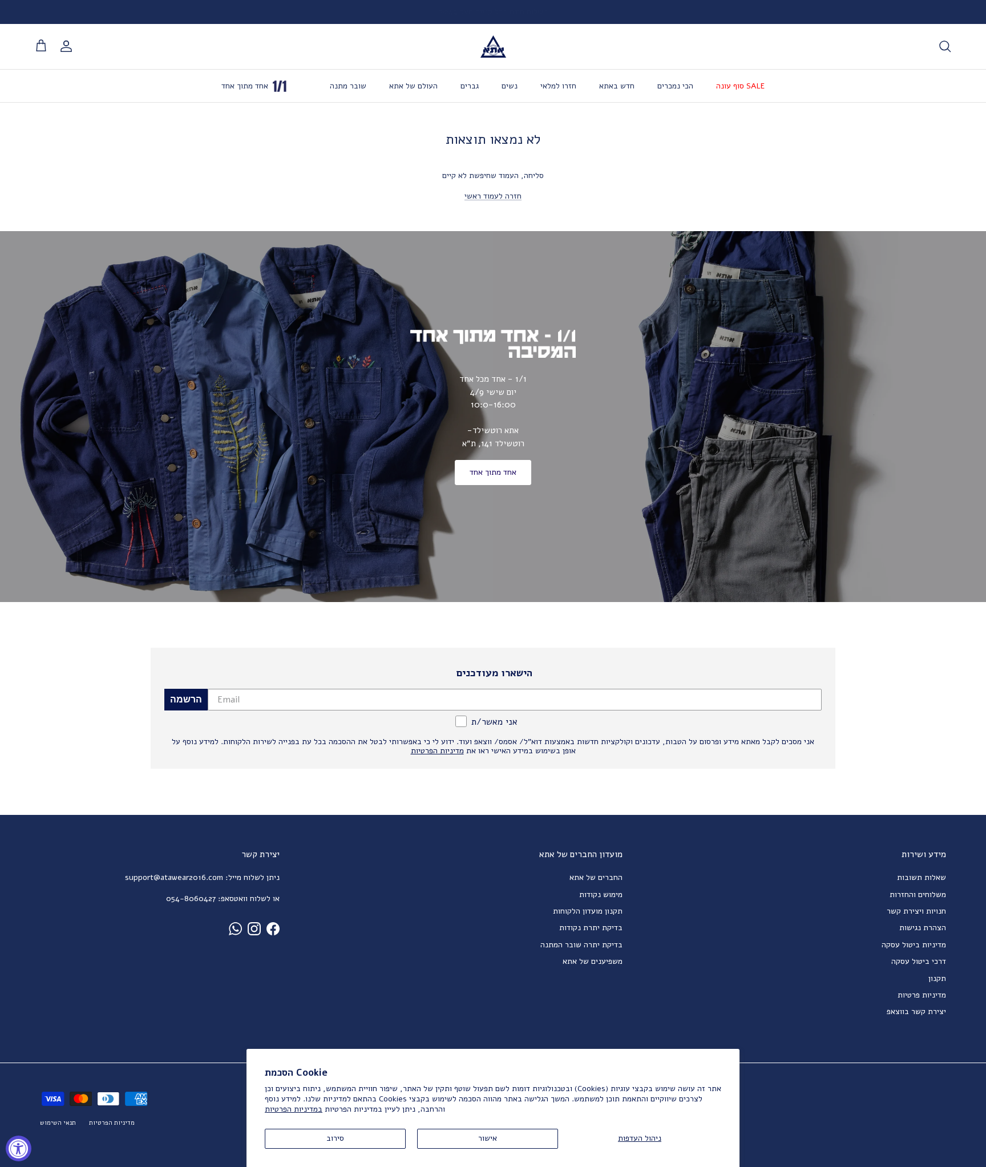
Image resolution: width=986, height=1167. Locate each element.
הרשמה (186, 699)
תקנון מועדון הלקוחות (588, 911)
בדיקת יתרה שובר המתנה (581, 944)
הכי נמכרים (675, 85)
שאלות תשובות (921, 877)
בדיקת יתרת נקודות (591, 927)
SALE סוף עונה (740, 85)
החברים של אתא (596, 877)
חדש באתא (617, 85)
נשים (510, 85)
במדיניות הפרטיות (293, 1109)
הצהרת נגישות (922, 927)
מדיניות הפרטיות (112, 1122)
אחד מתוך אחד (493, 472)
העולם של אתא (413, 85)
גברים (469, 85)
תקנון (937, 978)
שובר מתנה (348, 85)
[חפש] (945, 46)
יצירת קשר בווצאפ (916, 1011)
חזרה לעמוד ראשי (493, 196)
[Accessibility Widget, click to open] (18, 1148)
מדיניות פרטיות (922, 995)
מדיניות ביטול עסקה (914, 944)
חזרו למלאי (558, 85)
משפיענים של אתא (593, 961)
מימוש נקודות (601, 894)
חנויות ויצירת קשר (916, 911)
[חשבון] (68, 46)
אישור (487, 1138)
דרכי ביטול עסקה (918, 961)
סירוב (335, 1138)
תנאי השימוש (58, 1122)
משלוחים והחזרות (918, 894)
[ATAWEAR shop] (493, 46)
